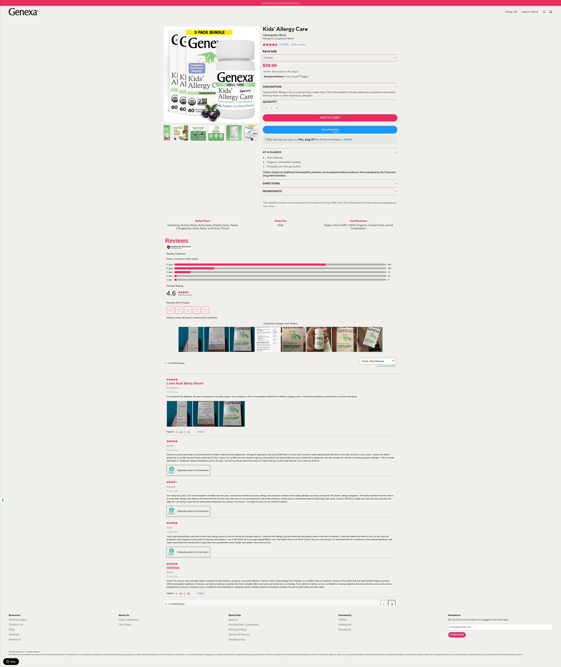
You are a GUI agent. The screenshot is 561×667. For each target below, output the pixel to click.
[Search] (544, 11)
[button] (166, 74)
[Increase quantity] (277, 108)
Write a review (298, 44)
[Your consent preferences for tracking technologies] (3, 500)
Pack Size (270, 51)
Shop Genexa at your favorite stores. (280, 2)
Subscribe (457, 634)
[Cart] (551, 11)
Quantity (270, 101)
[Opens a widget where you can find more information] (11, 662)
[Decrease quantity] (266, 108)
